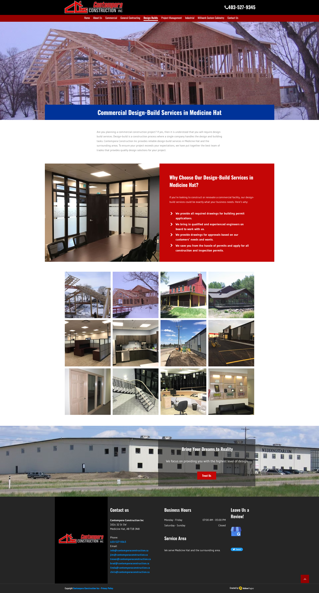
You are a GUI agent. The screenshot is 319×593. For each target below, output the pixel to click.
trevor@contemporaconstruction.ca (130, 559)
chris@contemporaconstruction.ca (130, 572)
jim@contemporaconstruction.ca (129, 554)
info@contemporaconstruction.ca (129, 550)
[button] (88, 295)
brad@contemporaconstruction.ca (129, 563)
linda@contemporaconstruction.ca (130, 567)
